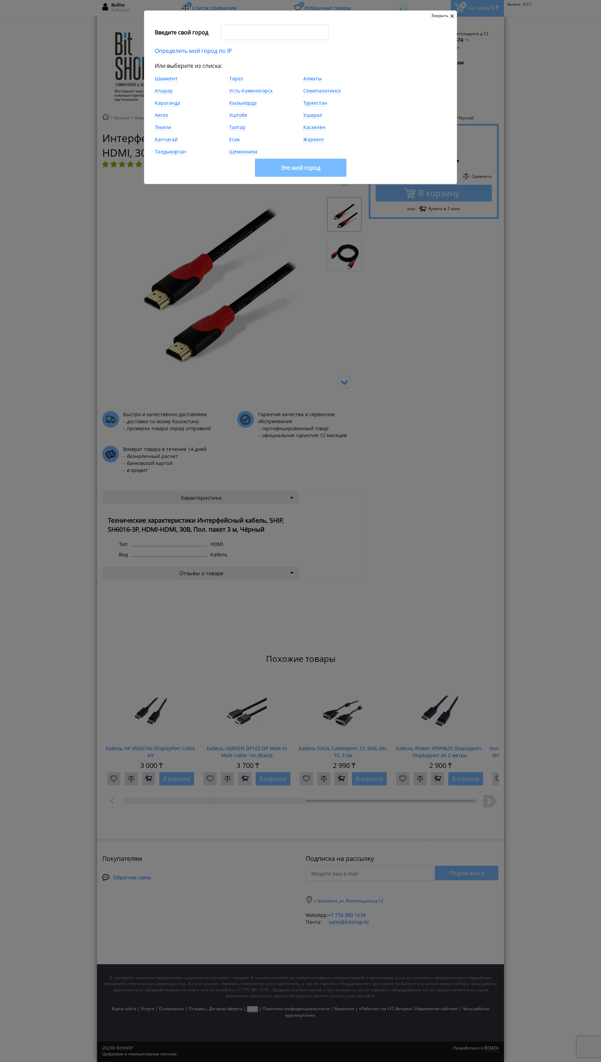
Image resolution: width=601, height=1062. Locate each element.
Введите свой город (181, 32)
